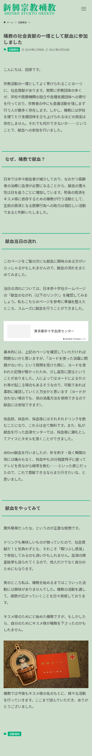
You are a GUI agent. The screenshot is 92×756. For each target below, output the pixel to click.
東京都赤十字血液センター (54, 331)
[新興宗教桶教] (29, 9)
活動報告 (14, 49)
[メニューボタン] (83, 9)
